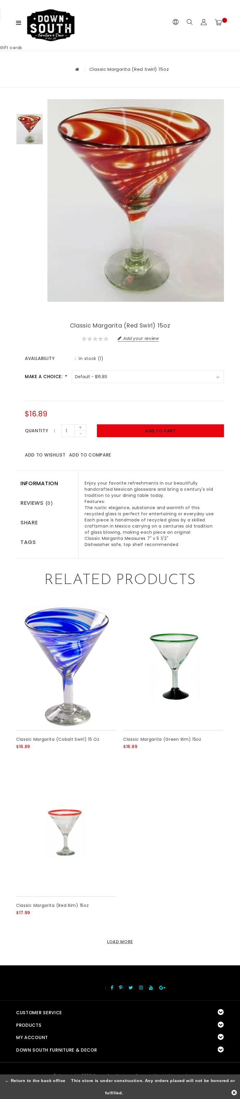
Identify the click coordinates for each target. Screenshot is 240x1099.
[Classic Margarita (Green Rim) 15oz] (173, 666)
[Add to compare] (48, 756)
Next (29, 154)
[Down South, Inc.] (51, 22)
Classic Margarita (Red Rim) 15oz (52, 905)
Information (39, 483)
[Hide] (234, 1092)
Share (29, 522)
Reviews (36, 503)
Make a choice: (46, 376)
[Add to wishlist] (34, 756)
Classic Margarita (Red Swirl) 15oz (129, 69)
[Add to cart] (19, 756)
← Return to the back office (35, 1080)
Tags (28, 542)
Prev (29, 103)
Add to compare (90, 455)
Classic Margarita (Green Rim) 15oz (162, 739)
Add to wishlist (45, 455)
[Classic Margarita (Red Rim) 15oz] (66, 832)
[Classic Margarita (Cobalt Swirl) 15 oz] (66, 666)
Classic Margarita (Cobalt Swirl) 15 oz (58, 739)
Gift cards (11, 48)
